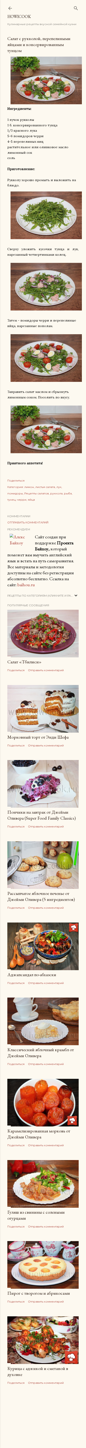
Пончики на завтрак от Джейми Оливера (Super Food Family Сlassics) (41, 815)
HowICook (19, 16)
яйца (31, 499)
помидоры (15, 493)
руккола (56, 493)
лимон (29, 487)
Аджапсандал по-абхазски (31, 975)
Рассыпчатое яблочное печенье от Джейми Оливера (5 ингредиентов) (41, 896)
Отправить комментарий (27, 522)
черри (21, 499)
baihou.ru (26, 585)
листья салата (45, 487)
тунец (11, 499)
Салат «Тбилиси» (24, 662)
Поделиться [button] (16, 480)
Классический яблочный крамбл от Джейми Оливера (40, 1053)
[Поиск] (76, 7)
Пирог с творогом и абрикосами (38, 1293)
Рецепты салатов (36, 493)
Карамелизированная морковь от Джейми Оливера (38, 1134)
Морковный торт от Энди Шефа (38, 737)
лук (58, 487)
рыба (68, 493)
